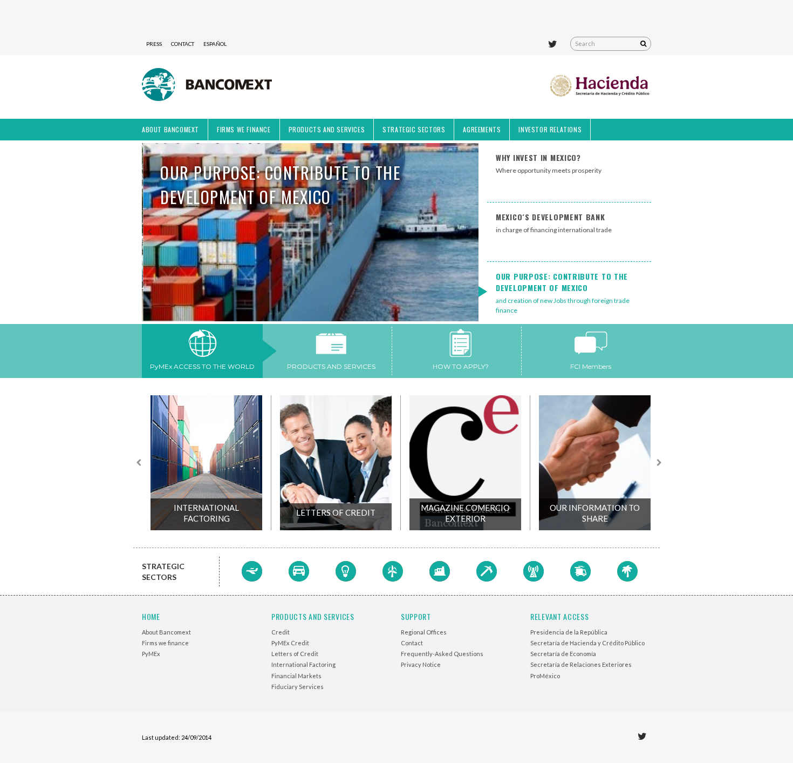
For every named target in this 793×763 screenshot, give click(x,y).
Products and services (327, 129)
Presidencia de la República (568, 632)
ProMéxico (545, 675)
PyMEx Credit (290, 642)
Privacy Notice (421, 664)
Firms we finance (244, 129)
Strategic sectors (413, 129)
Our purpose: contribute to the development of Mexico (279, 184)
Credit (280, 632)
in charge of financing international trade (554, 222)
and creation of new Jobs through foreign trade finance (563, 292)
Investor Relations (550, 129)
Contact (182, 43)
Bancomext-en (207, 87)
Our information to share (595, 513)
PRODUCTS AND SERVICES (331, 366)
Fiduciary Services (297, 686)
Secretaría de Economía (563, 653)
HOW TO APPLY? (461, 366)
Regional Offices (424, 632)
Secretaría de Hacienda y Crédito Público (587, 642)
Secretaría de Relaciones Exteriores (581, 664)
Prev (150, 232)
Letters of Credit (335, 512)
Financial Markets (296, 675)
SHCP (600, 87)
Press (154, 43)
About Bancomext (170, 129)
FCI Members (590, 366)
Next (469, 232)
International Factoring (206, 513)
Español (215, 43)
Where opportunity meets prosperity (548, 163)
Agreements (482, 129)
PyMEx (151, 653)
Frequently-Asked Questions (442, 653)
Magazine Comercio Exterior (465, 513)
